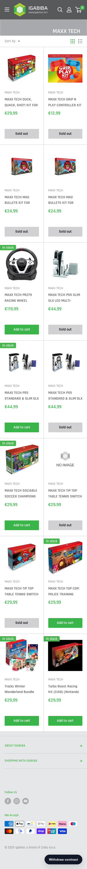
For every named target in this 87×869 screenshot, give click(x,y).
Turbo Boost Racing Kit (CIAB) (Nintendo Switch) (63, 689)
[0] (78, 10)
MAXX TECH (12, 92)
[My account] (69, 9)
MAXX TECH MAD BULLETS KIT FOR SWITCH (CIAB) (17, 200)
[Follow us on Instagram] (16, 801)
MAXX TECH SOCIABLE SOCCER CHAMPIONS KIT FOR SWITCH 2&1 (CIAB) (21, 494)
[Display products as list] (80, 41)
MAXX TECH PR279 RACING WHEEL (18, 297)
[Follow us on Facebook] (8, 801)
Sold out (21, 133)
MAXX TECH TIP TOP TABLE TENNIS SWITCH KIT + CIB (65, 494)
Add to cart (21, 329)
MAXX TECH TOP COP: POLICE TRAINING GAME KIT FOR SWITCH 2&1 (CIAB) (65, 591)
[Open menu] (7, 9)
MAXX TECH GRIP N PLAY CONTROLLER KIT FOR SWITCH (64, 102)
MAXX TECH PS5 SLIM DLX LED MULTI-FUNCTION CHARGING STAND (64, 298)
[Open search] (60, 9)
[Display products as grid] (73, 41)
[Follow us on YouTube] (25, 801)
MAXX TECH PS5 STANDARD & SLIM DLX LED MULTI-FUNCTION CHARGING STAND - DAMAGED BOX (65, 396)
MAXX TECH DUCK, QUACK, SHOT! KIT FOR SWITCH (21, 102)
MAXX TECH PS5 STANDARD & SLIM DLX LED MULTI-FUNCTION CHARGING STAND (22, 396)
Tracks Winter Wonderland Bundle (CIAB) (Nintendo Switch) (19, 689)
